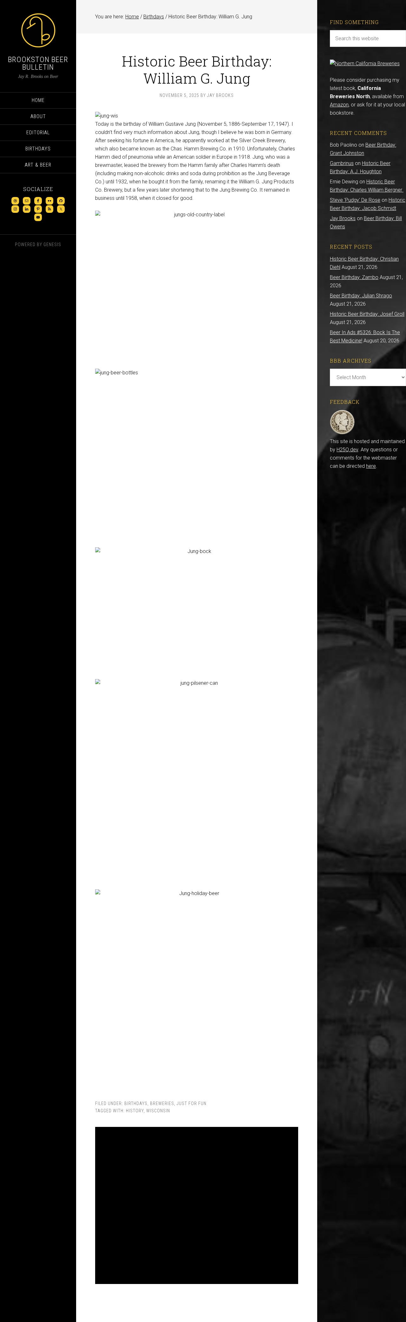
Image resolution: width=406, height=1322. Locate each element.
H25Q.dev (347, 450)
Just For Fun (191, 1103)
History (135, 1110)
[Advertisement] (196, 1205)
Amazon (339, 105)
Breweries (162, 1103)
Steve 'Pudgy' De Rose (355, 200)
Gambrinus (342, 163)
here (371, 466)
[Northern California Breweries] (365, 63)
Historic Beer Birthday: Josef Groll (367, 314)
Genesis (52, 244)
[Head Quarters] (342, 433)
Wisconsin (158, 1110)
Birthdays (135, 1103)
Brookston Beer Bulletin (38, 63)
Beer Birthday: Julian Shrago (361, 296)
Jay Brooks (343, 218)
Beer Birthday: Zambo (354, 277)
